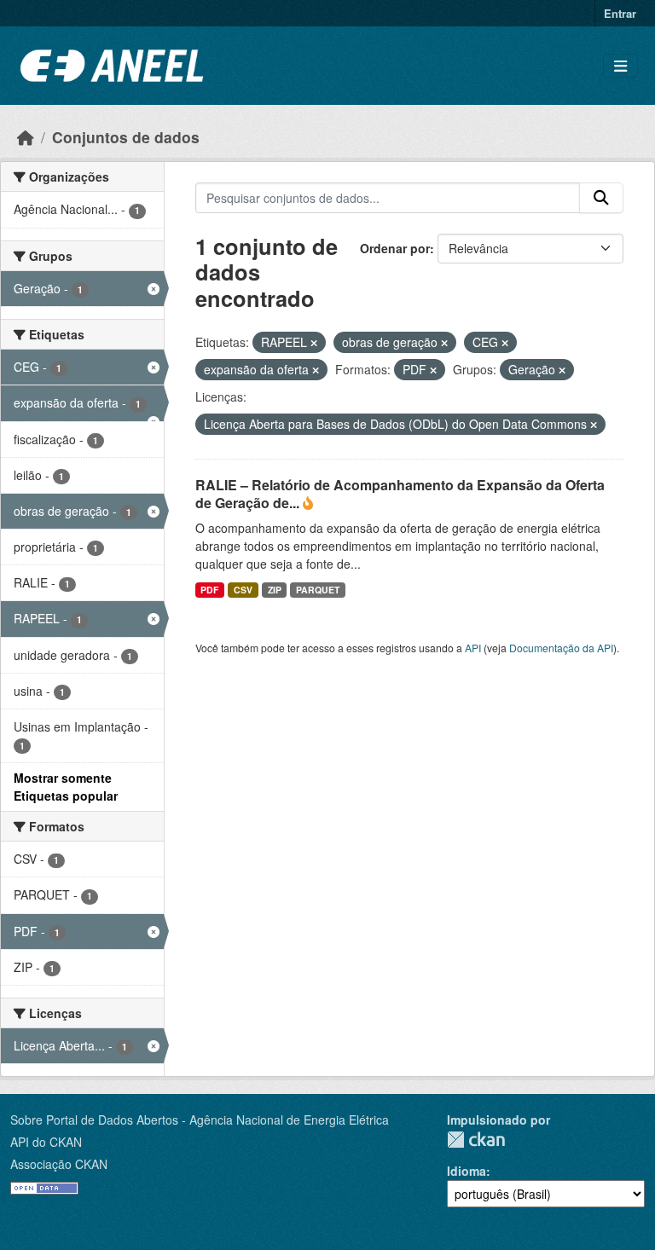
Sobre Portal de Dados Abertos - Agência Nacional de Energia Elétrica (199, 1119)
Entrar (620, 13)
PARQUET (317, 589)
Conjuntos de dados (126, 137)
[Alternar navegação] (620, 66)
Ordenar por (395, 248)
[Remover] (313, 343)
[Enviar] (601, 197)
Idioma (466, 1170)
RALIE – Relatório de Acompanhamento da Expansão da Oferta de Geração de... (400, 493)
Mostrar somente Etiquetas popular (66, 786)
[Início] (25, 137)
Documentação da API (561, 647)
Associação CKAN (58, 1163)
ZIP (274, 589)
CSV (243, 589)
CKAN (476, 1140)
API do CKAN (46, 1141)
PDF (209, 589)
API (473, 647)
